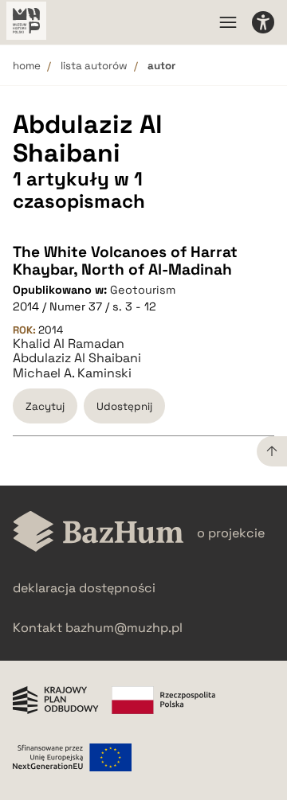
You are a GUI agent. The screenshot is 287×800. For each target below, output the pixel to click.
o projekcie (231, 533)
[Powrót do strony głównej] (98, 533)
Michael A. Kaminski (72, 373)
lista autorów (94, 65)
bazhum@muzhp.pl (124, 627)
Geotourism (142, 290)
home (27, 65)
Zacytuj (45, 406)
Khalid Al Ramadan (68, 344)
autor (161, 65)
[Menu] (228, 22)
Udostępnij (124, 406)
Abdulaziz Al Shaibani (77, 358)
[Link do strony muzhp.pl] (26, 22)
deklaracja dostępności (84, 588)
